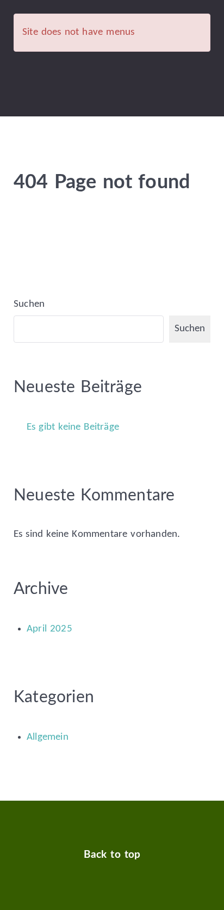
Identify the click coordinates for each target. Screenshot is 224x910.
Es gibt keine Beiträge (73, 427)
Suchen (29, 304)
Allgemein (48, 737)
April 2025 (49, 629)
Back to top (112, 855)
